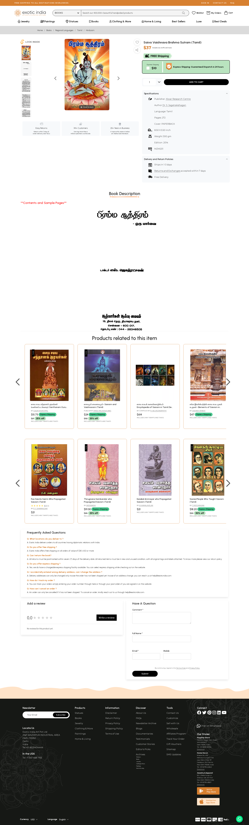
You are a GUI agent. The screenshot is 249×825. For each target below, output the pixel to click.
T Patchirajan (198, 505)
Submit (144, 673)
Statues (79, 713)
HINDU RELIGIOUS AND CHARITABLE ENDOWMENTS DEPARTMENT (100, 412)
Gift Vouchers (174, 744)
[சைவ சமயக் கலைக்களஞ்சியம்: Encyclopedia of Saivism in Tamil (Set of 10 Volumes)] (155, 400)
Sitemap (171, 749)
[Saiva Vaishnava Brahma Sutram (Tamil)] (26, 53)
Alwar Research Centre (178, 99)
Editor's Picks (143, 749)
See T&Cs (46, 133)
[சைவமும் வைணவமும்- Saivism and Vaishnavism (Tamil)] (102, 400)
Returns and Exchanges (167, 171)
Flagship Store (203, 738)
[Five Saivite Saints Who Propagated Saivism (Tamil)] (49, 495)
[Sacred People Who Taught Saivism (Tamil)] (208, 495)
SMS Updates (174, 754)
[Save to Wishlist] (137, 43)
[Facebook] (199, 713)
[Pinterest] (209, 713)
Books (49, 30)
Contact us (220, 3)
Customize (172, 718)
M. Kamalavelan (146, 505)
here (94, 584)
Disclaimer (111, 713)
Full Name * (137, 633)
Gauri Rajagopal (40, 411)
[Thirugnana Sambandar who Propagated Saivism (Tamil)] (102, 495)
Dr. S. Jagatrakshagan (174, 105)
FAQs (138, 718)
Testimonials (143, 739)
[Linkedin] (219, 713)
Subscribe (60, 715)
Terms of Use (181, 668)
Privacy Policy (194, 668)
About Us (141, 713)
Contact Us (173, 713)
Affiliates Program (176, 734)
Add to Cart (196, 82)
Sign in (205, 3)
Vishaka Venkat (198, 411)
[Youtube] (224, 713)
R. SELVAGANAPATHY (158, 411)
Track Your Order (176, 739)
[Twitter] (204, 713)
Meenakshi (91, 505)
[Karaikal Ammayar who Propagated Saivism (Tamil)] (155, 495)
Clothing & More (84, 728)
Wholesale (172, 728)
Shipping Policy (114, 728)
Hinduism (90, 30)
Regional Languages (64, 30)
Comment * (137, 610)
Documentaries (144, 734)
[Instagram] (214, 713)
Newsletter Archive (146, 723)
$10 (154, 68)
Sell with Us (173, 723)
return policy (216, 559)
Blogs (139, 728)
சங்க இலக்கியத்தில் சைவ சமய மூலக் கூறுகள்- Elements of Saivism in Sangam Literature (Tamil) (206, 407)
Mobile (166, 651)
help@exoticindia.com (161, 575)
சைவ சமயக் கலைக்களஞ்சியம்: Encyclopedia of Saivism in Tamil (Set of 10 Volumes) (154, 407)
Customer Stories (145, 744)
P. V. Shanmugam (40, 508)
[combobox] (130, 13)
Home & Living (83, 739)
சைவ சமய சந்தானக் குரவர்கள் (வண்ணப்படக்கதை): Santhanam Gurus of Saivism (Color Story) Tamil (49, 407)
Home (40, 30)
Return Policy (112, 718)
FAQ (232, 3)
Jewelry (79, 723)
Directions (200, 749)
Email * (135, 651)
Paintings (80, 734)
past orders (116, 584)
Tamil (79, 30)
